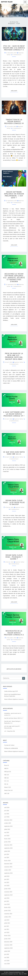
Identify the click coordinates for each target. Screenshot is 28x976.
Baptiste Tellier (6, 2)
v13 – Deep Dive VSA (9, 731)
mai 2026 (6, 813)
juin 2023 (6, 879)
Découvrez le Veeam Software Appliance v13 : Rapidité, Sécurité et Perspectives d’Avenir (14, 278)
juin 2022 (6, 901)
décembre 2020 (8, 942)
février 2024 (7, 860)
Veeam (6, 787)
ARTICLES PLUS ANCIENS (14, 669)
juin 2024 (6, 854)
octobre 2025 (7, 823)
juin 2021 (6, 926)
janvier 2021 (7, 938)
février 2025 (7, 838)
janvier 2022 (7, 910)
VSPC (5, 793)
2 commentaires (14, 420)
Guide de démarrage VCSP (11, 691)
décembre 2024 (8, 845)
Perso (5, 765)
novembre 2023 (8, 867)
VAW (5, 768)
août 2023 (6, 876)
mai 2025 (6, 832)
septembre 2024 (8, 848)
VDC (5, 784)
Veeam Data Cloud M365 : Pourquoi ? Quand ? (14, 557)
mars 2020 (7, 963)
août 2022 (6, 898)
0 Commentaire (17, 54)
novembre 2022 (8, 892)
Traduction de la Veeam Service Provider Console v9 (14, 121)
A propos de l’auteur (9, 745)
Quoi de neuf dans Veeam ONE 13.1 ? (13, 718)
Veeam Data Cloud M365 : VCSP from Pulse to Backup (14, 502)
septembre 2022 (8, 895)
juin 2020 (6, 954)
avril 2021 (6, 932)
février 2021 (7, 935)
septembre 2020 (8, 948)
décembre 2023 (8, 863)
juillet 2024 (7, 851)
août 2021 (6, 920)
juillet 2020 (7, 951)
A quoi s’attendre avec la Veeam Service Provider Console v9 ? (14, 414)
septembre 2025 (8, 826)
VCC (5, 781)
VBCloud (6, 771)
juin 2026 (6, 810)
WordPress (18, 972)
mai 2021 (6, 929)
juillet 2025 (7, 829)
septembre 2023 (8, 873)
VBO (5, 774)
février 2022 (7, 907)
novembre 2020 (8, 945)
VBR (5, 778)
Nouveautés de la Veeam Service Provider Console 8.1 (14, 633)
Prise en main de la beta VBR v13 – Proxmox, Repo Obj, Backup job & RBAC (14, 356)
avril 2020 (6, 960)
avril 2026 (6, 817)
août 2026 (6, 807)
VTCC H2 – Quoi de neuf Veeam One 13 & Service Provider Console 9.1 (14, 48)
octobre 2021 (7, 917)
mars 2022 (7, 904)
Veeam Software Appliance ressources (14, 699)
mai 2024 (6, 857)
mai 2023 (6, 882)
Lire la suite (14, 90)
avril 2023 (6, 885)
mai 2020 (6, 957)
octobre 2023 (7, 870)
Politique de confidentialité (11, 748)
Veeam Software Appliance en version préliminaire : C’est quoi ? (14, 195)
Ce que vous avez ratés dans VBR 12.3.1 (14, 453)
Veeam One (7, 790)
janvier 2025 (7, 842)
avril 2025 (6, 835)
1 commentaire (17, 286)
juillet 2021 (7, 923)
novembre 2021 (8, 913)
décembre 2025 (8, 820)
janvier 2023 (7, 888)
